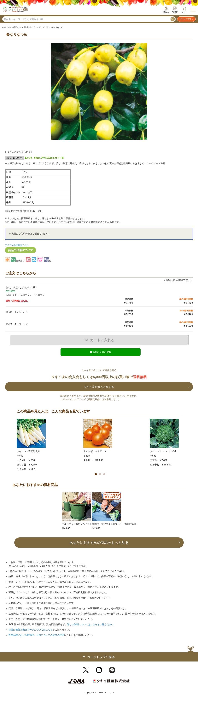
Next (189, 94)
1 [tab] (96, 474)
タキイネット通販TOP (11, 27)
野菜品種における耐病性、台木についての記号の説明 (36, 635)
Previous (8, 94)
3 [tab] (104, 474)
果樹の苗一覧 (30, 27)
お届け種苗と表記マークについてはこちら (31, 629)
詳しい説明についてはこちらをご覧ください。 (91, 624)
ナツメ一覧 (43, 27)
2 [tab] (100, 474)
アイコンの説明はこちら (16, 245)
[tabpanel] (50, 445)
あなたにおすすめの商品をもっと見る (99, 543)
